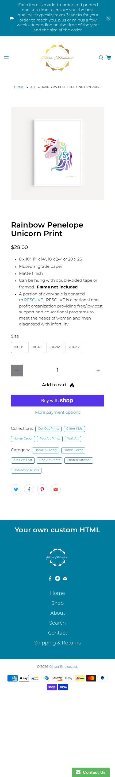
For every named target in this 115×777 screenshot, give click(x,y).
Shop (57, 603)
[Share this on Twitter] (16, 489)
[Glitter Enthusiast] (57, 58)
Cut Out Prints (48, 428)
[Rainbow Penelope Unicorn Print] (57, 153)
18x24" (54, 347)
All (33, 87)
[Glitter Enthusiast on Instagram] (57, 579)
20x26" (74, 347)
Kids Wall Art (22, 460)
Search (57, 623)
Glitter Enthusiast (63, 667)
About (57, 613)
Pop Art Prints (50, 438)
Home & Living (45, 450)
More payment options (57, 413)
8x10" (18, 347)
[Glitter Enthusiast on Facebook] (50, 579)
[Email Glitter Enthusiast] (65, 579)
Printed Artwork (79, 460)
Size (15, 337)
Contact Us (93, 772)
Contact (57, 633)
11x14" (36, 347)
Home (19, 87)
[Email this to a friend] (56, 489)
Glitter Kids (74, 428)
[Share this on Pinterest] (42, 489)
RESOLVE (33, 300)
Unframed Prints (26, 470)
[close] (108, 18)
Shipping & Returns (57, 643)
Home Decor (22, 438)
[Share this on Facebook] (29, 489)
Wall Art (73, 438)
